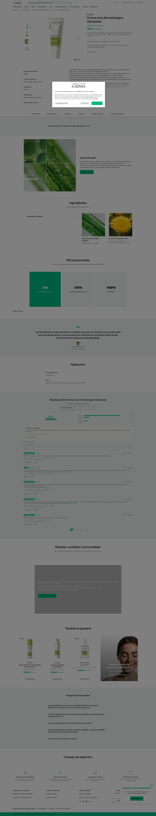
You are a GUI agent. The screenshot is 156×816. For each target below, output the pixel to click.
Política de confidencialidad (92, 98)
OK (97, 103)
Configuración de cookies (61, 103)
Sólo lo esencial (85, 103)
